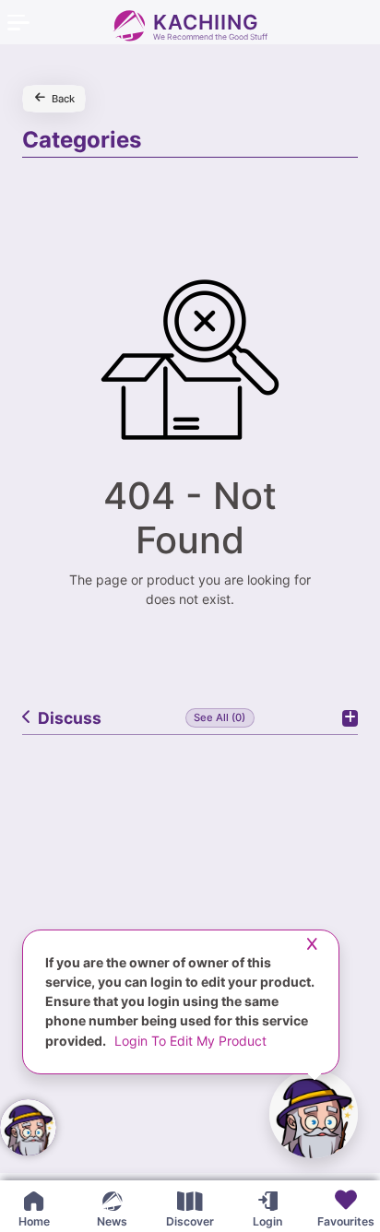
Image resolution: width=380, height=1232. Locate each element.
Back (63, 98)
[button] (367, 1204)
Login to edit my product (190, 1040)
